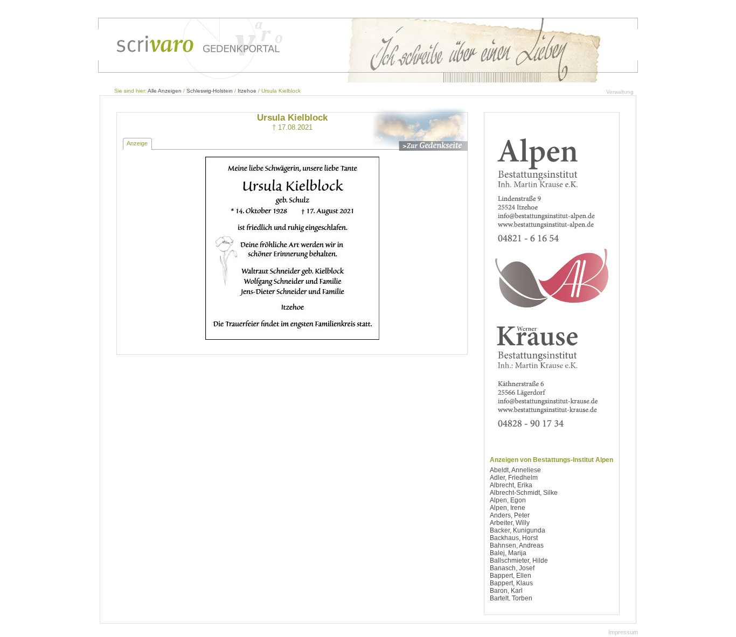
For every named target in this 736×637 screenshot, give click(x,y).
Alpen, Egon (508, 500)
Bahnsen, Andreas (517, 545)
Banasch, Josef (512, 568)
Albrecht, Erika (511, 485)
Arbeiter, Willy (510, 523)
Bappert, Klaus (511, 583)
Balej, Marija (508, 553)
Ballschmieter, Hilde (519, 560)
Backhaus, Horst (514, 538)
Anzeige (137, 143)
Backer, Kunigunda (517, 530)
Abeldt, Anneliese (515, 470)
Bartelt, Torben (511, 598)
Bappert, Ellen (510, 575)
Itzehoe (247, 91)
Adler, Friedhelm (514, 477)
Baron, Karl (506, 590)
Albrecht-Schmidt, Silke (524, 492)
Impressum (623, 632)
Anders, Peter (510, 515)
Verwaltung (620, 92)
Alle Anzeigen (165, 91)
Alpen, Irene (507, 508)
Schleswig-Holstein (209, 91)
